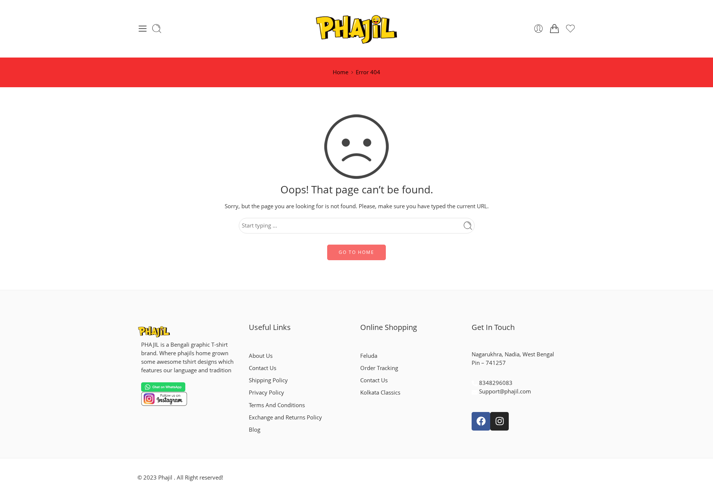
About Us (261, 355)
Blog (254, 429)
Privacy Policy (266, 392)
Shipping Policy (268, 380)
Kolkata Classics (380, 392)
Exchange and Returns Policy (285, 417)
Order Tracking (379, 368)
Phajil (165, 477)
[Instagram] (499, 421)
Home (340, 72)
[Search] (157, 28)
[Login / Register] (538, 28)
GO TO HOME (356, 252)
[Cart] (554, 28)
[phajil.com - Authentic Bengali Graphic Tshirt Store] (356, 28)
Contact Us (262, 368)
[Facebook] (481, 421)
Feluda (368, 355)
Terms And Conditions (277, 405)
